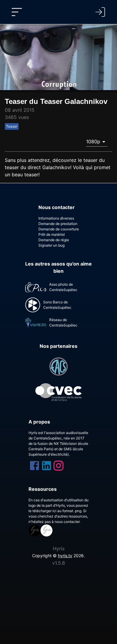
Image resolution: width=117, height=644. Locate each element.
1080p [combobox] (93, 141)
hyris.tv (65, 555)
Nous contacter (56, 207)
